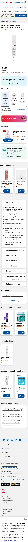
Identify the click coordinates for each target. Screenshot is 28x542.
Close (25, 519)
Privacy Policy (6, 540)
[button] (21, 109)
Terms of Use (15, 540)
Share (24, 29)
